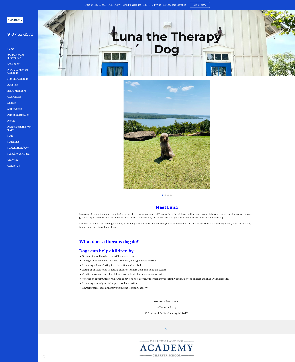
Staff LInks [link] (13, 141)
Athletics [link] (12, 84)
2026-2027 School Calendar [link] (17, 71)
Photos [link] (11, 120)
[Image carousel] (167, 138)
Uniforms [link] (12, 159)
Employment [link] (14, 108)
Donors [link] (11, 102)
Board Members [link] (16, 90)
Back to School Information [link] (15, 56)
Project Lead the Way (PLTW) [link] (19, 128)
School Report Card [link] (18, 153)
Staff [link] (10, 135)
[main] (166, 43)
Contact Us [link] (13, 165)
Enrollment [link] (13, 63)
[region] (147, 5)
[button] (291, 14)
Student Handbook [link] (18, 147)
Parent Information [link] (18, 114)
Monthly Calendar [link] (17, 78)
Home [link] (10, 49)
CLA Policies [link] (14, 96)
